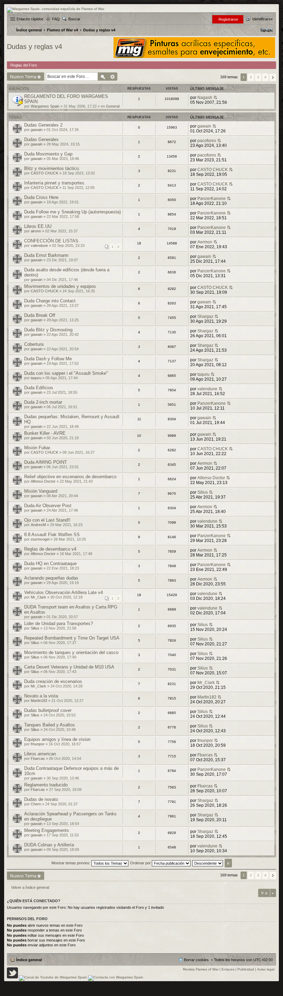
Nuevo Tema (23, 76)
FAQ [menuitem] (56, 19)
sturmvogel (40, 539)
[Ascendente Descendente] (208, 863)
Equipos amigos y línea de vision (57, 739)
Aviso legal (265, 969)
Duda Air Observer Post (47, 505)
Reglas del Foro (23, 65)
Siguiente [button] (273, 77)
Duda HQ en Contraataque (50, 563)
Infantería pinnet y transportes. (55, 182)
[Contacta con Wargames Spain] (115, 977)
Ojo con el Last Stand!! (47, 520)
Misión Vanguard (40, 491)
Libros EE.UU (37, 226)
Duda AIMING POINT (45, 462)
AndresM (38, 525)
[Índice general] (55, 9)
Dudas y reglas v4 (34, 46)
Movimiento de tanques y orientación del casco (71, 652)
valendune (39, 245)
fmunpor (38, 744)
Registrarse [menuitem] (228, 19)
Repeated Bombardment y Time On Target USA (71, 638)
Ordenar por (141, 863)
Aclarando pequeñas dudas (51, 578)
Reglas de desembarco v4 (50, 549)
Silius (202, 492)
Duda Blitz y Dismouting (48, 329)
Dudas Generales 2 (43, 125)
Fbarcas (38, 758)
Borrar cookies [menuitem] (196, 960)
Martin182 (39, 700)
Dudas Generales (41, 139)
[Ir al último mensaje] (215, 97)
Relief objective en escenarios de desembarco (70, 476)
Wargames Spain (45, 106)
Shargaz (205, 316)
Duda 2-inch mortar (43, 402)
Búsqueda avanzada (112, 76)
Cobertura (33, 344)
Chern (36, 804)
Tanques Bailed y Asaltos (49, 724)
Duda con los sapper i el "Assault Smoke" (66, 373)
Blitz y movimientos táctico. (52, 168)
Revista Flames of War (200, 969)
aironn (36, 231)
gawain (36, 130)
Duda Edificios (38, 387)
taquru (36, 378)
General (112, 106)
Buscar (74, 19)
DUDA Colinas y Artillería (49, 844)
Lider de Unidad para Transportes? (58, 623)
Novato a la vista (41, 695)
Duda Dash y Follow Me (48, 358)
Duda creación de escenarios (53, 681)
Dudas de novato (41, 799)
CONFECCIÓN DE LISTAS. (52, 240)
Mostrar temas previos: (71, 863)
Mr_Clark (38, 597)
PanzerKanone (211, 198)
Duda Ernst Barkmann (46, 255)
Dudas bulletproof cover (47, 710)
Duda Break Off (39, 315)
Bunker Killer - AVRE (45, 433)
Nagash (204, 97)
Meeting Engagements (46, 830)
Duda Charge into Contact (50, 300)
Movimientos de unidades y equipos (60, 286)
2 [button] (251, 77)
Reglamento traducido (46, 784)
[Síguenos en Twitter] (12, 977)
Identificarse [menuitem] (262, 19)
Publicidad (245, 969)
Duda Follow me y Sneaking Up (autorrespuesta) (72, 211)
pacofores (206, 140)
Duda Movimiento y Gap (48, 154)
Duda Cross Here (41, 197)
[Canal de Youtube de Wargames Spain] (53, 977)
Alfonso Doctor (43, 481)
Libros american (40, 753)
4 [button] (265, 77)
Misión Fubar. (37, 447)
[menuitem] (267, 30)
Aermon (204, 242)
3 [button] (258, 77)
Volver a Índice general (30, 887)
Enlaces (228, 969)
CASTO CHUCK (44, 173)
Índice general (29, 960)
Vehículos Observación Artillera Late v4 (63, 592)
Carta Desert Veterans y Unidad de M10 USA (69, 667)
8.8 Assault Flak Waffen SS (52, 534)
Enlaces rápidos (30, 19)
